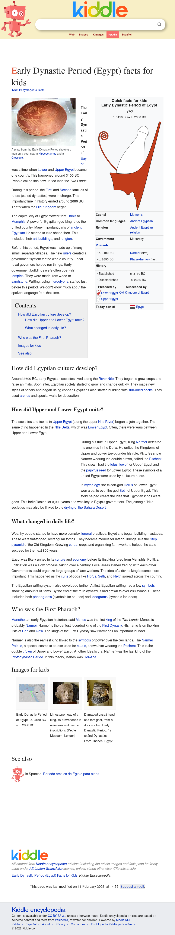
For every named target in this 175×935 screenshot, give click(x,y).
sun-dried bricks (140, 389)
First (49, 189)
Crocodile (17, 157)
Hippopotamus (47, 153)
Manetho (18, 619)
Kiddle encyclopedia (51, 863)
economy (80, 559)
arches (25, 395)
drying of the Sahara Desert (85, 507)
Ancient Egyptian (141, 221)
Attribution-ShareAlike (46, 868)
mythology (92, 484)
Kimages (98, 34)
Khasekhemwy (140, 259)
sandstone (19, 281)
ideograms (100, 596)
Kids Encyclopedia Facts (28, 89)
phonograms (42, 596)
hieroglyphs (59, 281)
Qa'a (39, 630)
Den (25, 630)
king (109, 619)
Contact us (78, 924)
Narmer (135, 253)
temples (17, 275)
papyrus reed (96, 470)
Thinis (71, 215)
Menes (81, 619)
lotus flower (119, 464)
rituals (81, 645)
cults (64, 576)
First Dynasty (112, 625)
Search (159, 24)
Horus (128, 484)
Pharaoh (102, 245)
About (46, 924)
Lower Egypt (109, 293)
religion (66, 238)
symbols (148, 585)
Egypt (140, 306)
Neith (117, 576)
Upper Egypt (109, 299)
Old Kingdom (46, 206)
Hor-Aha (90, 656)
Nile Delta (62, 427)
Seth (123, 490)
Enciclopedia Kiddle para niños (111, 924)
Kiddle (16, 924)
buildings (45, 238)
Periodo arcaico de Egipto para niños (71, 773)
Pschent (155, 458)
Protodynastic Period (27, 656)
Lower (42, 169)
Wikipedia (61, 920)
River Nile (106, 378)
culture (60, 559)
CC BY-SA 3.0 (57, 915)
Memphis (136, 214)
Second (65, 189)
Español (126, 34)
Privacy (60, 924)
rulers (67, 253)
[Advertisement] (88, 51)
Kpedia (112, 34)
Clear (150, 24)
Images (83, 34)
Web (71, 34)
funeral (86, 533)
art (35, 238)
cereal (73, 544)
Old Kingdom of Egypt (134, 292)
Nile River (105, 421)
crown (27, 651)
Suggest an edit (132, 886)
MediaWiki (123, 920)
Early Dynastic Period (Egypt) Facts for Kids (44, 875)
